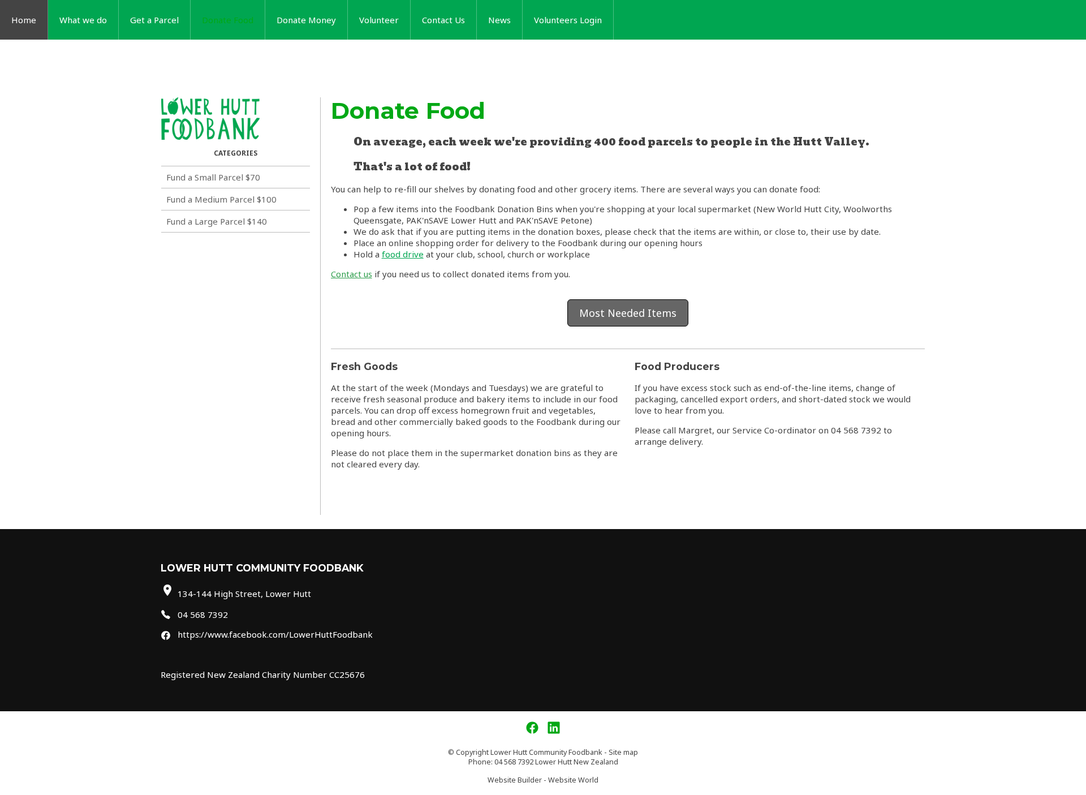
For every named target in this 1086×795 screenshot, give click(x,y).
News (499, 19)
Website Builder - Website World (543, 780)
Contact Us (443, 19)
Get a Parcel (154, 19)
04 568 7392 (203, 614)
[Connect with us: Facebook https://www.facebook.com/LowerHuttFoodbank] (532, 728)
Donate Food (227, 19)
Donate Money (306, 19)
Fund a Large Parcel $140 (216, 221)
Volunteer (379, 19)
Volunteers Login (568, 19)
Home (23, 19)
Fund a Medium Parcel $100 (221, 199)
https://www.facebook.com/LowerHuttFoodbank (275, 634)
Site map (623, 752)
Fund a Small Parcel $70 (213, 177)
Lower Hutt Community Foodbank (546, 752)
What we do (83, 19)
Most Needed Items (627, 313)
